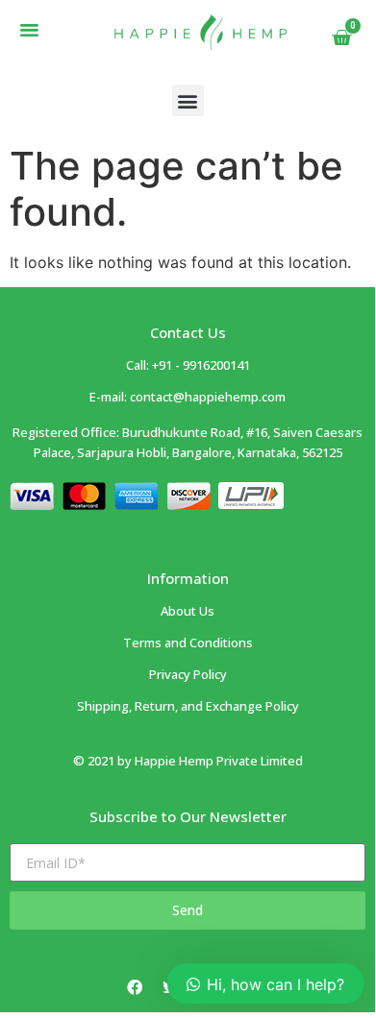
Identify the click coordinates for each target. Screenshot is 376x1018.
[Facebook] (134, 987)
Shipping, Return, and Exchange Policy (188, 706)
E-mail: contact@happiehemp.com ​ (187, 396)
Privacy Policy (188, 674)
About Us (187, 610)
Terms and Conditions (188, 642)
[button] (29, 29)
